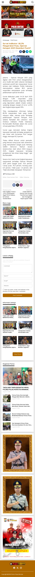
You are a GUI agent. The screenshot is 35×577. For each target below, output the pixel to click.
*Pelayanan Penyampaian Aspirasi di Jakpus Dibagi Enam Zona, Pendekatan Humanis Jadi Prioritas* (10, 246)
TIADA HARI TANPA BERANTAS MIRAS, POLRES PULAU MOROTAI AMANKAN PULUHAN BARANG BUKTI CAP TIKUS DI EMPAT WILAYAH (9, 217)
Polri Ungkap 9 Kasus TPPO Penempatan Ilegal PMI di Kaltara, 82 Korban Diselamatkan (9, 194)
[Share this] (20, 51)
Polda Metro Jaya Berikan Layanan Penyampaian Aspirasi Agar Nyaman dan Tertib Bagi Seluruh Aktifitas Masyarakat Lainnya (25, 246)
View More (17, 354)
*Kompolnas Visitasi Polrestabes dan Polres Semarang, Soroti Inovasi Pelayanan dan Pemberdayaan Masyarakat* (24, 232)
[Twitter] (17, 185)
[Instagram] (21, 185)
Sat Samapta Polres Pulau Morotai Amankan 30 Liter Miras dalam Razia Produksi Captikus (22, 424)
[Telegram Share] (27, 51)
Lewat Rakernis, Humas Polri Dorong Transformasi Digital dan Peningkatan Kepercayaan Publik (26, 194)
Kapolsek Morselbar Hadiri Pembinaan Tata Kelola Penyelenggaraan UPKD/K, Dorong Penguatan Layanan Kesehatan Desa (24, 217)
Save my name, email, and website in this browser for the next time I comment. (16, 290)
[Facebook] (14, 185)
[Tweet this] (23, 51)
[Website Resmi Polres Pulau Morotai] (18, 2)
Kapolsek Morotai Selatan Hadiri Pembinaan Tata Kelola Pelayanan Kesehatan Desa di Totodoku (8, 232)
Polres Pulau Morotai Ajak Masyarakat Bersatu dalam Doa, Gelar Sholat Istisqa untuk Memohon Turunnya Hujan (22, 396)
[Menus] (2, 2)
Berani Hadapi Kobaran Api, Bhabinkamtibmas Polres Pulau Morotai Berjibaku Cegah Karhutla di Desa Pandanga (21, 414)
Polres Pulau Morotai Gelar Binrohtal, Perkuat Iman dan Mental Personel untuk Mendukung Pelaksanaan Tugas (22, 405)
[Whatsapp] (30, 51)
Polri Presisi (5, 52)
